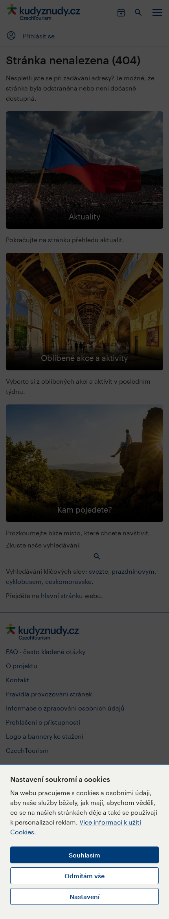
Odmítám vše (84, 875)
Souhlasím (84, 855)
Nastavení (84, 896)
